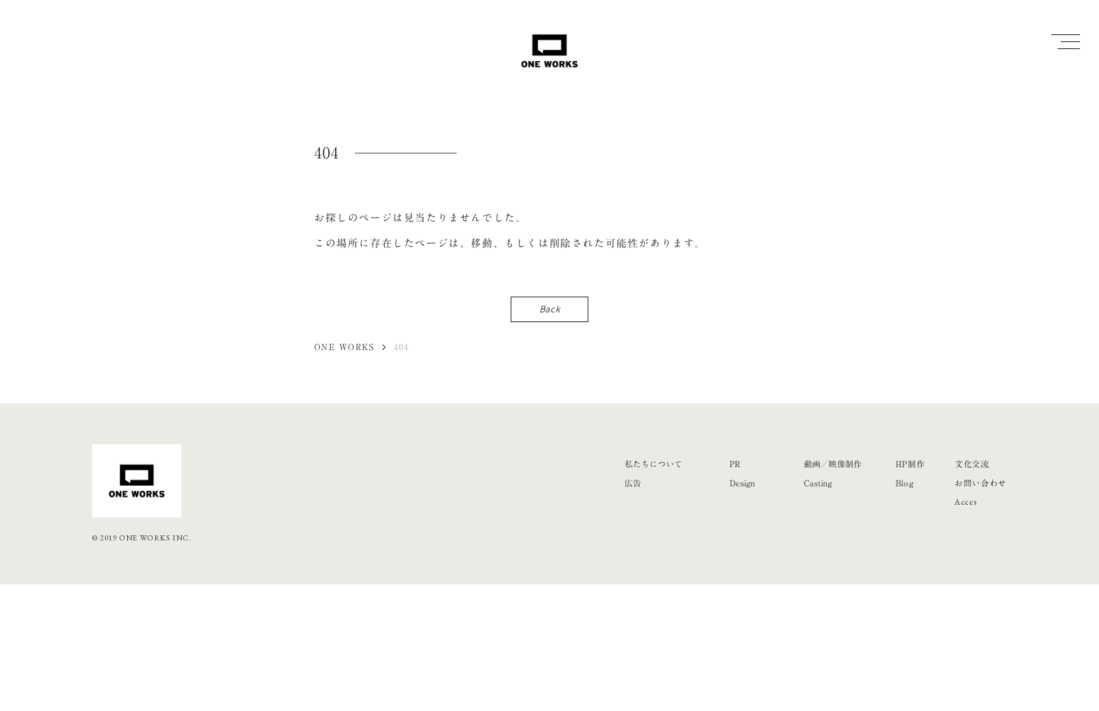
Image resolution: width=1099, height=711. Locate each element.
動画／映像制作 (833, 464)
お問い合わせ (981, 483)
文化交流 (972, 464)
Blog (904, 483)
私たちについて (653, 464)
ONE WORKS (344, 347)
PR (734, 464)
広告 (633, 483)
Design (742, 483)
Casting (818, 483)
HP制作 (910, 464)
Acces (965, 501)
